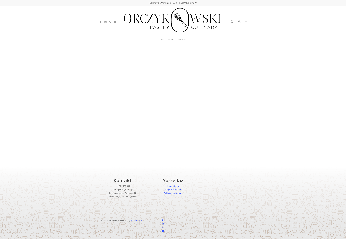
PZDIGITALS (136, 220)
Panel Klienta (173, 186)
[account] (239, 21)
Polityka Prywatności (173, 193)
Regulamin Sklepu (173, 189)
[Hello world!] (148, 111)
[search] (232, 21)
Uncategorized (110, 160)
